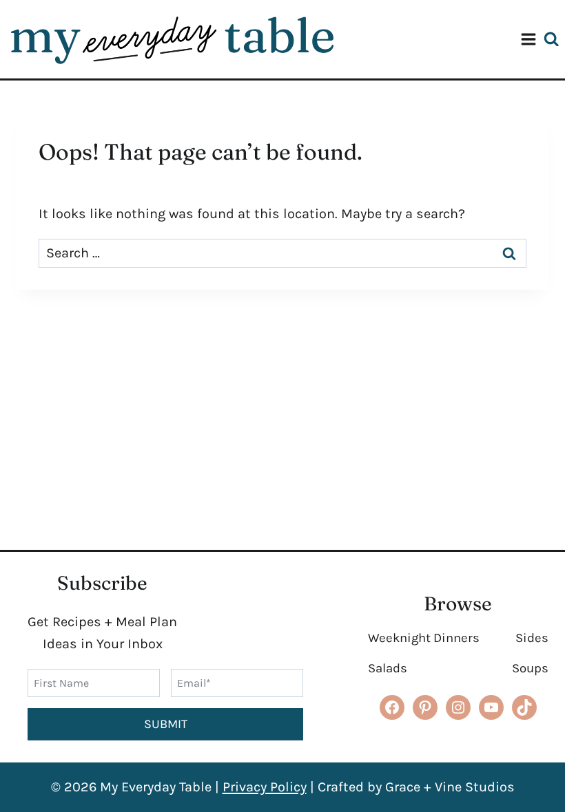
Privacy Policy (265, 787)
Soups (530, 668)
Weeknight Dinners (424, 637)
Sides (531, 637)
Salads (387, 668)
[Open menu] (528, 39)
